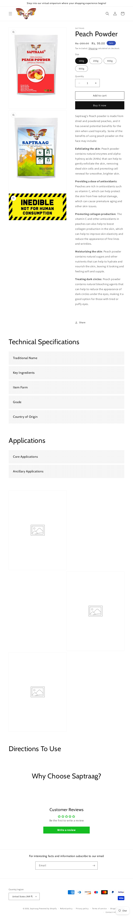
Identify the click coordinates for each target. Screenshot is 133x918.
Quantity (79, 76)
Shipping (92, 48)
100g (81, 60)
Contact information (115, 912)
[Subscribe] (93, 865)
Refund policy (66, 908)
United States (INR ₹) (22, 896)
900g (81, 68)
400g (110, 60)
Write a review (66, 830)
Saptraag (34, 908)
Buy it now (99, 105)
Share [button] (82, 322)
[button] (10, 13)
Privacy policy (82, 908)
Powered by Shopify (48, 908)
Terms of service (99, 908)
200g (96, 60)
